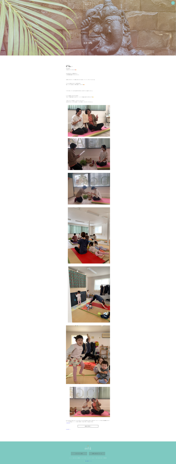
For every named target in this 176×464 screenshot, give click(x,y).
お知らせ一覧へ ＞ (88, 426)
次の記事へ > (68, 429)
